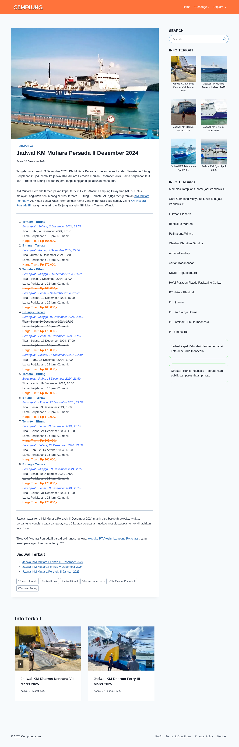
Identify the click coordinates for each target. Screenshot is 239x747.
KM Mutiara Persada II (122, 581)
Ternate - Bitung (27, 588)
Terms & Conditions (178, 736)
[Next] (149, 664)
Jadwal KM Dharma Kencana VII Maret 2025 (183, 87)
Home (186, 7)
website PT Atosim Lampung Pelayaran (113, 538)
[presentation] (48, 648)
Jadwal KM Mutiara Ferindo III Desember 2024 (52, 562)
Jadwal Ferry (49, 581)
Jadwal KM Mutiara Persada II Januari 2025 (50, 571)
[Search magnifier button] (224, 39)
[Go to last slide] (20, 664)
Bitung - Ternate (27, 581)
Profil (158, 736)
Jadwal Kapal (70, 581)
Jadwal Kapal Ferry (93, 581)
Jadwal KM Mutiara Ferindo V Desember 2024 (52, 566)
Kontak (221, 736)
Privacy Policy (204, 736)
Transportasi (25, 146)
